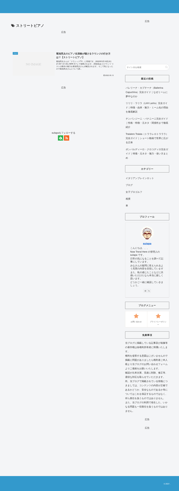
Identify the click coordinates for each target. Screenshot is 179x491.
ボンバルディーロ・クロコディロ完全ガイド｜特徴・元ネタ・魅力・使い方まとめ (147, 153)
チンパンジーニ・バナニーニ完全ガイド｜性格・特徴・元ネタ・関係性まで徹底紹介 (147, 123)
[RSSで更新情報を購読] (66, 138)
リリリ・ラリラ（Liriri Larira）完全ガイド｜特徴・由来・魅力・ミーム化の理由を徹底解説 (147, 107)
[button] (166, 67)
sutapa (147, 243)
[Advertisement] (63, 40)
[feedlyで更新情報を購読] (145, 290)
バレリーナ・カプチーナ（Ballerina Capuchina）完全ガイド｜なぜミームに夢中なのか (147, 92)
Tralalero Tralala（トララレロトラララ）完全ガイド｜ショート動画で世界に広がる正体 (147, 138)
